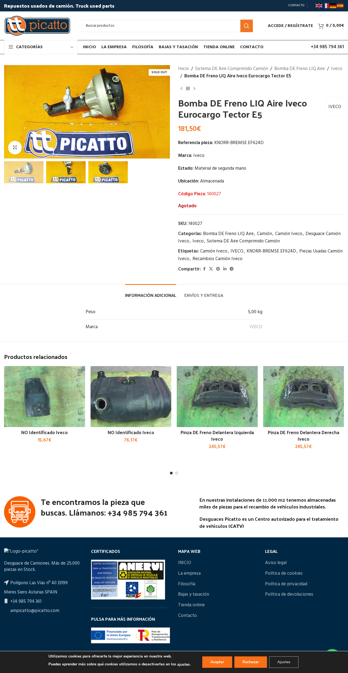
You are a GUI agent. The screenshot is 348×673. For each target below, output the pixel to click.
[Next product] (194, 88)
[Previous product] (181, 88)
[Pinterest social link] (218, 269)
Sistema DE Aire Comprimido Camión (231, 68)
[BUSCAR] (246, 26)
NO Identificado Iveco (44, 432)
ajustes (183, 664)
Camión (264, 233)
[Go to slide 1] (171, 473)
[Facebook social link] (204, 269)
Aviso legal (276, 563)
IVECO (334, 107)
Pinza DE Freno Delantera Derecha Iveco (303, 435)
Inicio (183, 68)
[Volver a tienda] (188, 88)
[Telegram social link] (231, 269)
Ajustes (283, 662)
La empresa (189, 573)
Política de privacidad (286, 584)
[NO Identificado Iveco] (44, 396)
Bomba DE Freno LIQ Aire (299, 68)
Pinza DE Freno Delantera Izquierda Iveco (217, 435)
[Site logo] (37, 25)
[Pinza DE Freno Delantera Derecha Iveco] (303, 396)
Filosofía (186, 584)
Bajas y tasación (193, 594)
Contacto (187, 616)
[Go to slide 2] (176, 473)
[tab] (150, 292)
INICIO (184, 563)
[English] (319, 5)
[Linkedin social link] (225, 269)
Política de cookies (284, 573)
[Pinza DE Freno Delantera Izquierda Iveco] (217, 396)
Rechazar (251, 662)
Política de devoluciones (289, 594)
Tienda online (191, 605)
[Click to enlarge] (15, 147)
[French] (326, 5)
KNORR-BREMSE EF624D (271, 251)
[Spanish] (340, 5)
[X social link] (211, 269)
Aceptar (217, 662)
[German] (333, 5)
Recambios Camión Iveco (217, 259)
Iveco (336, 68)
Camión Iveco (288, 233)
